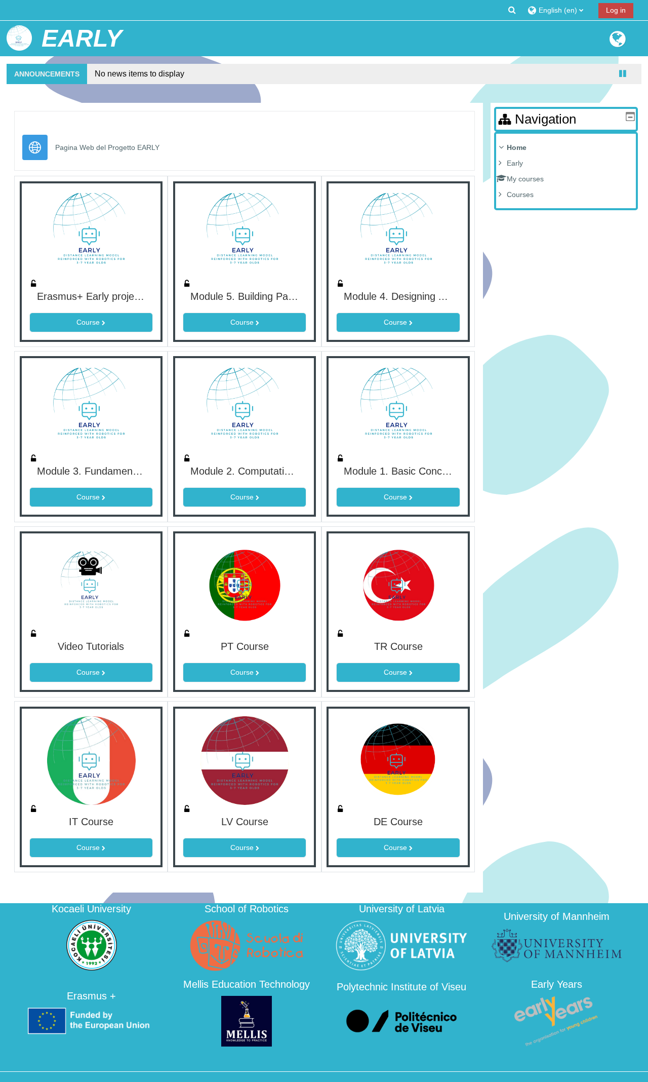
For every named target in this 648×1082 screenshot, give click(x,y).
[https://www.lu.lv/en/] (401, 945)
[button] (512, 10)
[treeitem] (566, 171)
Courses (520, 194)
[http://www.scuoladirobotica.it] (246, 945)
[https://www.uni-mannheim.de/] (556, 945)
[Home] (19, 38)
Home (516, 147)
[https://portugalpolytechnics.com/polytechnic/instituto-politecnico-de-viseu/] (401, 1020)
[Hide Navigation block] (630, 116)
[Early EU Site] (617, 43)
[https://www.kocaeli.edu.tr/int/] (91, 945)
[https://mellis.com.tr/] (246, 1020)
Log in (616, 10)
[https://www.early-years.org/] (556, 1020)
